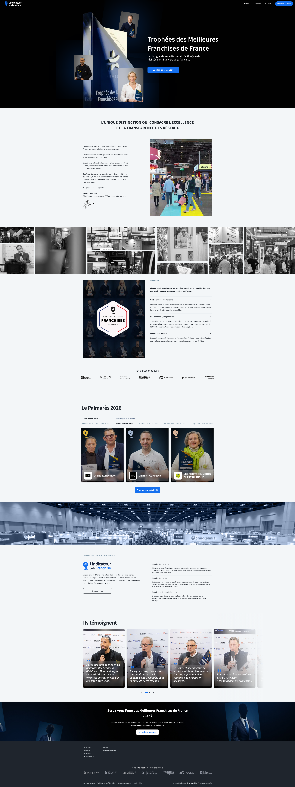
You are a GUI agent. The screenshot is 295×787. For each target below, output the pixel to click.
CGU (135, 783)
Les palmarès (244, 4)
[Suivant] (153, 692)
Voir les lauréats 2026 (163, 70)
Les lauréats (87, 747)
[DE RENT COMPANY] (147, 455)
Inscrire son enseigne (109, 750)
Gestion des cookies (124, 783)
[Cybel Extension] (102, 455)
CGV (140, 783)
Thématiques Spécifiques (125, 418)
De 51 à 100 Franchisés (148, 423)
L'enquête (268, 4)
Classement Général (92, 418)
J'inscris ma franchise (147, 732)
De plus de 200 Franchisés (202, 423)
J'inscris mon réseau (284, 4)
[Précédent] (141, 692)
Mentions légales (89, 783)
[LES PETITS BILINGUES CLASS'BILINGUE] (192, 455)
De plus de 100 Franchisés (174, 423)
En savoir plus (97, 591)
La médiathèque (88, 756)
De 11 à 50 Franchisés (124, 423)
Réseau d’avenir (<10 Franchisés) (95, 423)
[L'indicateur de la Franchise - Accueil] (13, 3)
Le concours (257, 4)
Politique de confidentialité (106, 783)
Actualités (105, 747)
